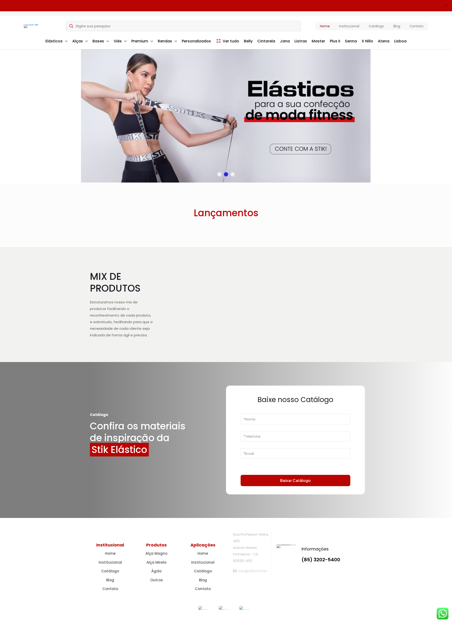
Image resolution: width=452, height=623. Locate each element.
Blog (110, 580)
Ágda (156, 571)
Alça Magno (156, 553)
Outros (156, 580)
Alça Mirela (156, 562)
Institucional (110, 562)
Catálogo (110, 571)
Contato (110, 588)
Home (110, 553)
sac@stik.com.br (252, 570)
